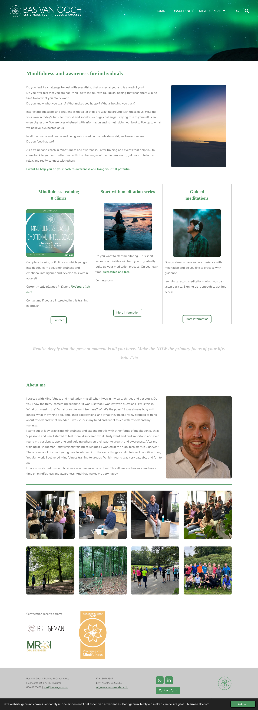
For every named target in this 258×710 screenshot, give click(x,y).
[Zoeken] (247, 10)
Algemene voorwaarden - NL (112, 687)
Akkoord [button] (243, 704)
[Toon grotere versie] (50, 515)
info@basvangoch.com (56, 687)
